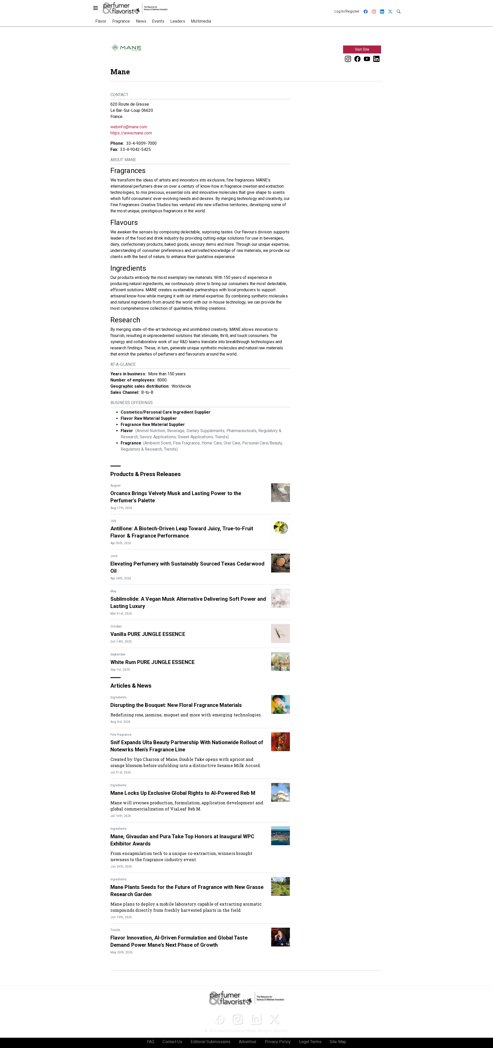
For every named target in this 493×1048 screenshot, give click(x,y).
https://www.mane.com (131, 133)
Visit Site (362, 49)
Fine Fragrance (120, 734)
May (113, 591)
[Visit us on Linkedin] (376, 59)
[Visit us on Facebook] (357, 59)
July (113, 521)
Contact (119, 94)
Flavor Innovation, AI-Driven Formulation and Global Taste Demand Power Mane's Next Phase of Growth (179, 941)
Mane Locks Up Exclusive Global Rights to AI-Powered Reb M (182, 793)
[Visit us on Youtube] (367, 59)
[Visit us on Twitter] (274, 1019)
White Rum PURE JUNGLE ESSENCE (152, 662)
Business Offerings (131, 402)
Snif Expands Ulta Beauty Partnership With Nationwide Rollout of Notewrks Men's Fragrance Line (186, 746)
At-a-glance (123, 364)
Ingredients (118, 697)
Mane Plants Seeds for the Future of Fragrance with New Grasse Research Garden (186, 890)
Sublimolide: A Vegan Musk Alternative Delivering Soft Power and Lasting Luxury (188, 602)
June (114, 556)
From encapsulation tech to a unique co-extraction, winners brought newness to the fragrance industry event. (181, 856)
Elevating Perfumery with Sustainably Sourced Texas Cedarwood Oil (187, 567)
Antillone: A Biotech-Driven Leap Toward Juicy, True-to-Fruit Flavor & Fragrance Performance (181, 532)
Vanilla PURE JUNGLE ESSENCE (147, 634)
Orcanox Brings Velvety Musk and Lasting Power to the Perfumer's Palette (175, 497)
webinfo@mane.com (128, 126)
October (116, 626)
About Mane (123, 159)
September (118, 654)
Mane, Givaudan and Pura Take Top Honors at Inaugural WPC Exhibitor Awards (182, 840)
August (115, 485)
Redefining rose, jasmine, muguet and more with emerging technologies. (186, 714)
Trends (115, 930)
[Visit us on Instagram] (348, 59)
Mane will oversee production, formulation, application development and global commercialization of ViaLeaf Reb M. (186, 806)
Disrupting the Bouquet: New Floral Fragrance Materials (176, 705)
